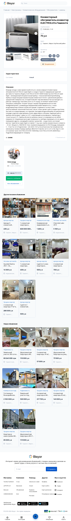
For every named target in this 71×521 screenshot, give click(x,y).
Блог (17, 494)
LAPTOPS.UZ (7, 486)
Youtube (59, 494)
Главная (7, 10)
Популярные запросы (48, 494)
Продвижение (49, 64)
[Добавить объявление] (35, 517)
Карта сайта (45, 486)
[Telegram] (50, 55)
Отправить (51, 469)
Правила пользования (33, 490)
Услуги (31, 486)
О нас (18, 482)
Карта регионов (46, 490)
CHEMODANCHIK (8, 494)
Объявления (20, 490)
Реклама (31, 495)
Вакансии (19, 486)
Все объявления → (14, 183)
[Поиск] (22, 3)
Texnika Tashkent (9, 482)
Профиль (44, 482)
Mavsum (6, 490)
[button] (35, 33)
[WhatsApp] (54, 55)
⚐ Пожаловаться (60, 137)
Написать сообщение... (14, 178)
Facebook (60, 482)
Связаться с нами (34, 482)
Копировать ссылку (48, 60)
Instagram (60, 490)
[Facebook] (57, 55)
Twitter (59, 486)
